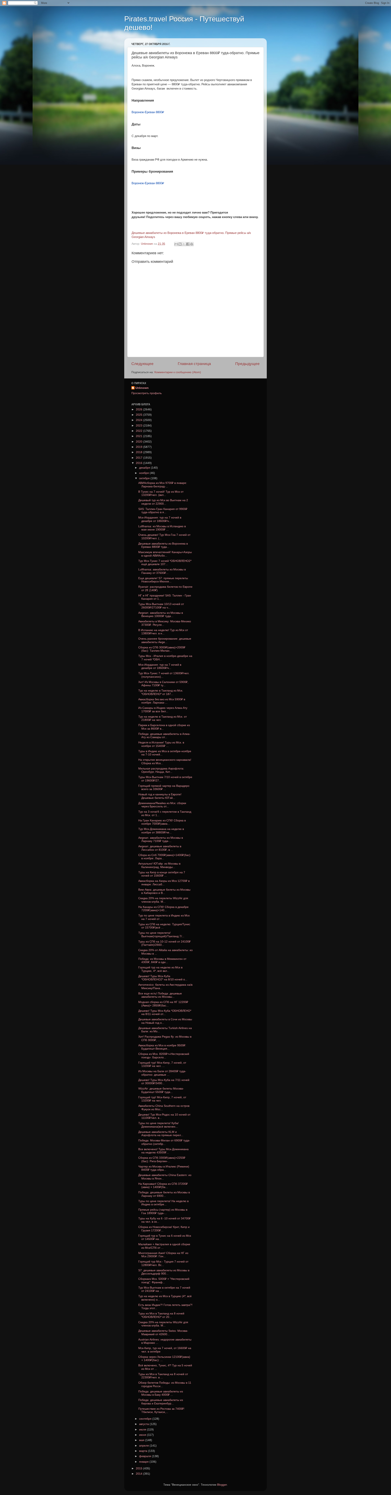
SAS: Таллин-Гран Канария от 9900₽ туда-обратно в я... (162, 510)
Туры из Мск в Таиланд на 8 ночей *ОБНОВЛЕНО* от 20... (161, 1315)
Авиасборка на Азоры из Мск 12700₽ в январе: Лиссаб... (164, 882)
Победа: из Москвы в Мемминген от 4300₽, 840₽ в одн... (162, 960)
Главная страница (194, 364)
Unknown (142, 387)
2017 (139, 457)
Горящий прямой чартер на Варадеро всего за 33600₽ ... (163, 787)
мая (142, 1440)
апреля (144, 1445)
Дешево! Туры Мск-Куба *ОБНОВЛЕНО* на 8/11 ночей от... (164, 1012)
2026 (139, 409)
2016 (139, 463)
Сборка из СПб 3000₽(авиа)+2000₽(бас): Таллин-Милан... (161, 649)
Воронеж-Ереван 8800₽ (148, 112)
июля (143, 1429)
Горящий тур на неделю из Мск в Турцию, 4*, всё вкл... (160, 969)
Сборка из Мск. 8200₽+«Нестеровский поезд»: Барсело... (163, 1055)
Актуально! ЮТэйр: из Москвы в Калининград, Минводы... (159, 865)
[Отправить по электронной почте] (176, 244)
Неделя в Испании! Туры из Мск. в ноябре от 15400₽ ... (161, 744)
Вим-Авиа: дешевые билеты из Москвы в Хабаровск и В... (164, 891)
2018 (139, 452)
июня (143, 1434)
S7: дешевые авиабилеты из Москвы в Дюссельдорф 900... (163, 1272)
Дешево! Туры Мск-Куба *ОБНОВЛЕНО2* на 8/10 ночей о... (162, 978)
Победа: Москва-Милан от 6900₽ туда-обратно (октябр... (164, 1142)
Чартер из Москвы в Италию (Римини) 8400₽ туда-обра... (163, 1168)
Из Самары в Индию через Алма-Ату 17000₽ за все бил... (162, 709)
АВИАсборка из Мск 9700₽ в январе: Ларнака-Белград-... (162, 484)
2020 (139, 441)
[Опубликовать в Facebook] (188, 244)
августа (144, 1424)
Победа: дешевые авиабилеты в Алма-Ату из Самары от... (164, 735)
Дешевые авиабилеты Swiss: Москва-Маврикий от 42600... (163, 1332)
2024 (139, 420)
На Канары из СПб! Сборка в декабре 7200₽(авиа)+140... (163, 908)
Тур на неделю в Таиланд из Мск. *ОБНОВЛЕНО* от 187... (160, 692)
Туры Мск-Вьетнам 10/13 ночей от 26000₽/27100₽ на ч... (161, 606)
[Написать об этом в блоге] (180, 244)
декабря (145, 467)
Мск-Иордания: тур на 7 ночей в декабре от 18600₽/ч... (159, 519)
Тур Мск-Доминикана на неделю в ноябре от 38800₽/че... (161, 831)
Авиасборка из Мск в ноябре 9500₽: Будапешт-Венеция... (162, 1047)
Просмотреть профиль (146, 393)
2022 (139, 430)
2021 (139, 436)
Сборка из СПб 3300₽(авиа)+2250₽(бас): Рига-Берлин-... (161, 1159)
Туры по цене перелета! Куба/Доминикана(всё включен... (158, 1125)
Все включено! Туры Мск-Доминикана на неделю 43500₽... (163, 1151)
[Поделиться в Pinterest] (192, 244)
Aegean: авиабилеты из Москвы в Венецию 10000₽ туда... (160, 614)
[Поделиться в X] (184, 244)
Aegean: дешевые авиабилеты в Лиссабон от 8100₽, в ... (159, 848)
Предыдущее (247, 364)
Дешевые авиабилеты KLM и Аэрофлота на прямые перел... (160, 1133)
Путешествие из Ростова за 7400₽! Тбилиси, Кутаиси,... (161, 1410)
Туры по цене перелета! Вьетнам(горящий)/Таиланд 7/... (161, 934)
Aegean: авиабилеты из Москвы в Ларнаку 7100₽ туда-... (160, 839)
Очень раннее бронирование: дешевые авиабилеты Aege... (164, 640)
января (144, 1461)
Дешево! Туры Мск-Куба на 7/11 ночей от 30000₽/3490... (163, 1082)
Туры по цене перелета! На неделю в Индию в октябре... (163, 1203)
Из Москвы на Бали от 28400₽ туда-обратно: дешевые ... (162, 1073)
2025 (139, 414)
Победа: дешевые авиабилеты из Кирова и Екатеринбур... (160, 1402)
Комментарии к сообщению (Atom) (177, 372)
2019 (139, 446)
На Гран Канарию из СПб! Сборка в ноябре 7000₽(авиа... (162, 822)
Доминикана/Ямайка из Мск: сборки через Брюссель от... (162, 805)
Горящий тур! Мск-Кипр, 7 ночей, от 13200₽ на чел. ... (162, 1064)
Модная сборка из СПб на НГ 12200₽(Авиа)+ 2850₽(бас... (163, 1004)
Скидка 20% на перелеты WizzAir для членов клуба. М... (163, 900)
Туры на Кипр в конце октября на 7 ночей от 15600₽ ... (161, 874)
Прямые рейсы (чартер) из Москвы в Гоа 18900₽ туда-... (162, 1211)
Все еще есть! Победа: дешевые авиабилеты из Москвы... (160, 995)
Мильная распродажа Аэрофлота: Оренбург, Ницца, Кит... (161, 770)
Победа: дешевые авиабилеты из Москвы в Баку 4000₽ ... (160, 1393)
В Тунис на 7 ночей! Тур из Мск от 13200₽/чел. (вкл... (160, 493)
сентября (145, 1418)
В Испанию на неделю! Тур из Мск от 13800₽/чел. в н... (163, 632)
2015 (139, 1468)
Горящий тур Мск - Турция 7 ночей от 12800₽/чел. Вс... (163, 1263)
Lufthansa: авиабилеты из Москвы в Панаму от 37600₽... (162, 571)
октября (144, 478)
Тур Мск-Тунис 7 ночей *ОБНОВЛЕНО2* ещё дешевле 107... (164, 562)
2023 (139, 425)
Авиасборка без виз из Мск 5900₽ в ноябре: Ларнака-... (161, 701)
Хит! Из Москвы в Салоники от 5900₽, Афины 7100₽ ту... (163, 684)
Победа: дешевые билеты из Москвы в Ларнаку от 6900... (164, 1194)
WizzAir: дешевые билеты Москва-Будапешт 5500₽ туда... (161, 1090)
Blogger (222, 1484)
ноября (144, 473)
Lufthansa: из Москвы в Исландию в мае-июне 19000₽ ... (162, 528)
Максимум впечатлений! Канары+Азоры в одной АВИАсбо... (165, 554)
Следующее (142, 364)
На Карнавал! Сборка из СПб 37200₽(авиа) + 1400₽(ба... (163, 1185)
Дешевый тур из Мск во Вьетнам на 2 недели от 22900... (163, 502)
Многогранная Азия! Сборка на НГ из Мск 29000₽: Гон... (163, 1255)
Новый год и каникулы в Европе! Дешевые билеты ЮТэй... (159, 796)
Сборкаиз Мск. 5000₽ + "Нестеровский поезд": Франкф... (163, 1280)
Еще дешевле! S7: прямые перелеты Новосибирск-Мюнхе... (163, 580)
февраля (145, 1456)
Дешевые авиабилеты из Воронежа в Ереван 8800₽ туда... (163, 545)
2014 (139, 1473)
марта (143, 1450)
